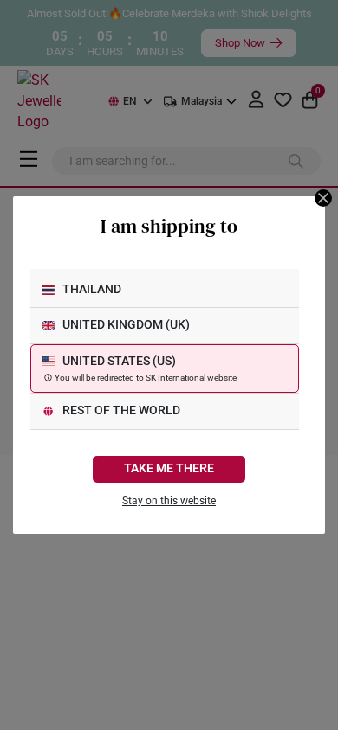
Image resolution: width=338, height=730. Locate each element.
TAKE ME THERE (169, 468)
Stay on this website (169, 501)
